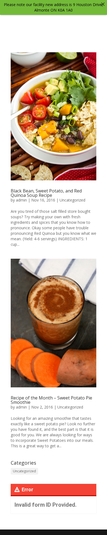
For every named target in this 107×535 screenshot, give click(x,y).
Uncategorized (72, 200)
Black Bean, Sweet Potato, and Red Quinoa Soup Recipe (46, 193)
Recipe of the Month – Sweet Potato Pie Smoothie (51, 400)
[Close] (103, 4)
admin (21, 200)
